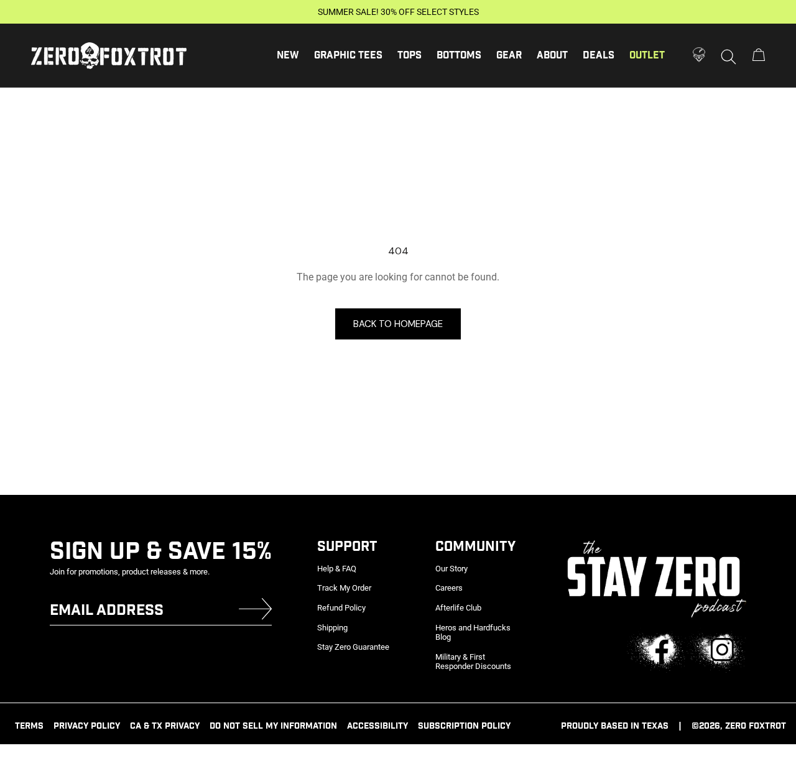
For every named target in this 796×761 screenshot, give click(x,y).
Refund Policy (341, 607)
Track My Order (344, 588)
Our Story (451, 568)
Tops (409, 55)
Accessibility (377, 726)
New (288, 55)
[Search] (729, 56)
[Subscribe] (255, 611)
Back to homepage (398, 324)
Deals (598, 55)
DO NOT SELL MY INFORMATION (273, 726)
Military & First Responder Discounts (473, 661)
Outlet (647, 55)
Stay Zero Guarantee (353, 647)
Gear (509, 55)
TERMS (29, 726)
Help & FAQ (336, 568)
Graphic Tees (348, 55)
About (552, 55)
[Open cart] (758, 55)
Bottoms (459, 55)
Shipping (332, 627)
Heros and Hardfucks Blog (473, 632)
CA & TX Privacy (165, 726)
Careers (449, 588)
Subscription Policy (464, 726)
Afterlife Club (458, 607)
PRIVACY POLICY (86, 726)
